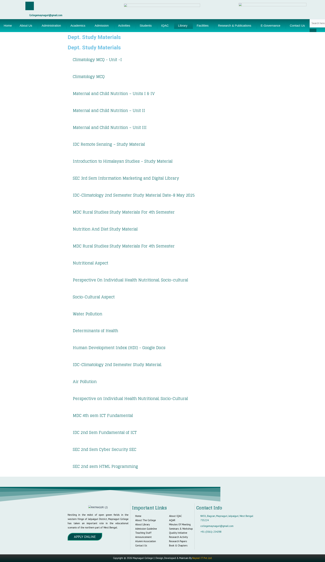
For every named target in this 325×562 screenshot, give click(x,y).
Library (182, 25)
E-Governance (270, 25)
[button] (27, 25)
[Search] (313, 30)
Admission (102, 25)
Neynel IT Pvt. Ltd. (202, 558)
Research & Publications (234, 25)
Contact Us (297, 25)
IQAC (165, 25)
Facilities (203, 25)
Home (8, 25)
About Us (26, 25)
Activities (124, 25)
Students (146, 25)
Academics (77, 25)
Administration (51, 25)
